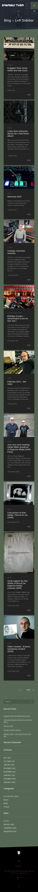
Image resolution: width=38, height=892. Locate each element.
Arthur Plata (18, 871)
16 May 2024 (11, 90)
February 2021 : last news (16, 382)
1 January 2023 (12, 210)
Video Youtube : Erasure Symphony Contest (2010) (18, 648)
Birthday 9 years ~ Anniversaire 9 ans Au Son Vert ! (17, 318)
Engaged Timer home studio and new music (17, 716)
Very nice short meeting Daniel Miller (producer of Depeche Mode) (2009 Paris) (19, 448)
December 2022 (10, 768)
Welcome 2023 (8, 726)
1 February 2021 (12, 404)
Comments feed (10, 828)
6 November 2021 (12, 340)
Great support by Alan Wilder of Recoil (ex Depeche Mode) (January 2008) (17, 584)
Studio (6, 807)
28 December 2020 (13, 605)
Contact (19, 866)
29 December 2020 (13, 471)
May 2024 (7, 758)
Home (19, 861)
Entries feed (9, 824)
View (29, 95)
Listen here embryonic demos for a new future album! (18, 133)
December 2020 (10, 779)
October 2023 (9, 761)
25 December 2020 (13, 671)
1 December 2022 (12, 275)
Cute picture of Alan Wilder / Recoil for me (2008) (17, 515)
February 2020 (9, 782)
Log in (6, 821)
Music (6, 800)
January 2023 (9, 765)
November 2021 (10, 772)
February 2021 (9, 775)
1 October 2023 (12, 155)
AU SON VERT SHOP (11, 796)
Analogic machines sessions (12, 730)
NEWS (6, 803)
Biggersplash (24, 873)
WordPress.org (10, 831)
